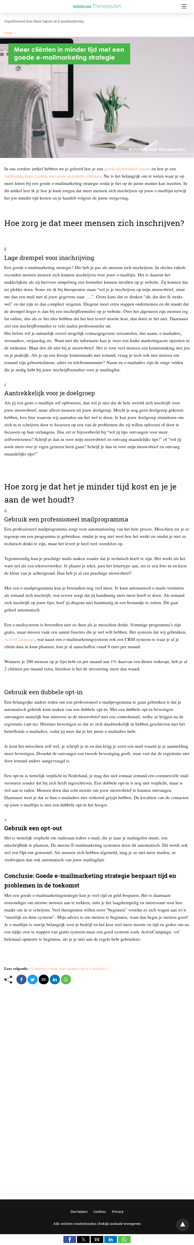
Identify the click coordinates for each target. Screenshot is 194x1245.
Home (8, 33)
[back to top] (182, 1225)
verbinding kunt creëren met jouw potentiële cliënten (52, 176)
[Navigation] (183, 6)
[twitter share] (33, 979)
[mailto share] (44, 979)
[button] (69, 1239)
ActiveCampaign (19, 639)
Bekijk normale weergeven (120, 1223)
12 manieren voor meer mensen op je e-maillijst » (69, 968)
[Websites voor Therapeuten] (97, 2)
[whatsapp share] (66, 979)
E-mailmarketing (71, 21)
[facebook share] (21, 979)
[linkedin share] (55, 979)
